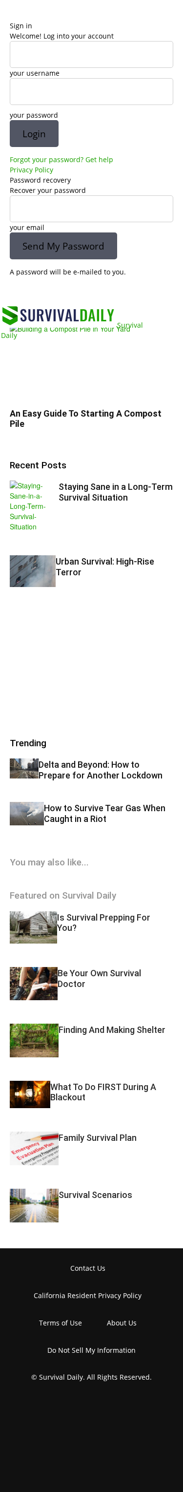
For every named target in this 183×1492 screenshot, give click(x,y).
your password (34, 115)
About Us (122, 1322)
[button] (16, 290)
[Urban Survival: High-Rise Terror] (33, 571)
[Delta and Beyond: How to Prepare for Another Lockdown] (24, 768)
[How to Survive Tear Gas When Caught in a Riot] (27, 813)
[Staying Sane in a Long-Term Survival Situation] (34, 506)
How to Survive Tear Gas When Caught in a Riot (104, 813)
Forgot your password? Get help (61, 159)
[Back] (12, 15)
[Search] (169, 290)
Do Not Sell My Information (91, 1350)
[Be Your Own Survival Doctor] (34, 983)
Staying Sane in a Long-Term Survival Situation (116, 492)
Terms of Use (60, 1322)
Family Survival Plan (98, 1138)
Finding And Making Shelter (112, 1030)
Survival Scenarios (95, 1195)
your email (27, 227)
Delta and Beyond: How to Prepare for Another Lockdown (101, 769)
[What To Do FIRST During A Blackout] (30, 1095)
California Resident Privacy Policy (88, 1295)
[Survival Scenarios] (34, 1205)
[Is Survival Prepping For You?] (33, 927)
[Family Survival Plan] (34, 1148)
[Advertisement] (83, 671)
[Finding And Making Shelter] (34, 1040)
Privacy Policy (31, 169)
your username (35, 73)
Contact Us (87, 1268)
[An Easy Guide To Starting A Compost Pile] (91, 363)
